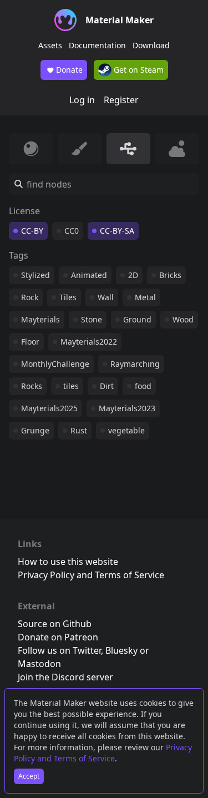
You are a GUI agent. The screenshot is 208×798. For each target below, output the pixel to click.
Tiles (68, 297)
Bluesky (121, 650)
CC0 (71, 230)
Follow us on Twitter (59, 650)
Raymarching (135, 363)
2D (133, 275)
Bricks (170, 275)
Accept (28, 776)
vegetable (126, 430)
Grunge (35, 430)
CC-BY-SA (117, 230)
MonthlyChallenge (55, 363)
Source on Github (55, 624)
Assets (50, 45)
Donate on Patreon (58, 637)
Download (151, 45)
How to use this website (68, 561)
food (143, 386)
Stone (91, 319)
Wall (106, 297)
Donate (69, 69)
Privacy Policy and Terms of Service (103, 753)
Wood (183, 319)
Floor (30, 341)
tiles (71, 386)
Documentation (97, 45)
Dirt (107, 386)
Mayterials (40, 319)
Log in (82, 100)
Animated (89, 275)
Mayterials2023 (127, 408)
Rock (29, 297)
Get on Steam (137, 69)
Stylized (35, 275)
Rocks (31, 386)
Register (121, 100)
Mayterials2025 (49, 408)
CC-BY (32, 230)
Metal (145, 297)
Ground (137, 319)
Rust (78, 430)
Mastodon (39, 664)
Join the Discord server (65, 677)
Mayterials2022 (88, 341)
